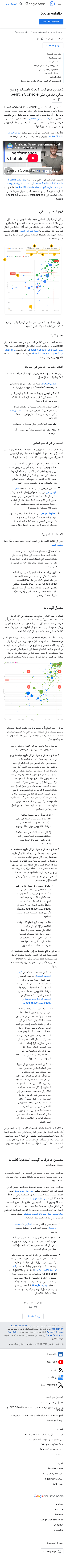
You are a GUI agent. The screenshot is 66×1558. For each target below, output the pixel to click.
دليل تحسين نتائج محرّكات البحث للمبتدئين (43, 1213)
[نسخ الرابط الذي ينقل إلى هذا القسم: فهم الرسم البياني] (36, 211)
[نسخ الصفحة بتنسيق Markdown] (59, 99)
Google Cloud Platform (52, 1519)
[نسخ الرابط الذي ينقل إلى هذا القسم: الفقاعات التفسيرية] (38, 534)
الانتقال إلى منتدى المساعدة (52, 1402)
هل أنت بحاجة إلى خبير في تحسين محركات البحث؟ (42, 1434)
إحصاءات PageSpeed (53, 1478)
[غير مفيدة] (37, 38)
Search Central (43, 4)
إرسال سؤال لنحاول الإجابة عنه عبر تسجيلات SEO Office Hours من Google (35, 1408)
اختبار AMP (58, 1484)
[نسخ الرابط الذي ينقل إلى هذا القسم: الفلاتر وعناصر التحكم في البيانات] (21, 367)
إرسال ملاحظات (52, 45)
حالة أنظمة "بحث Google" (52, 1444)
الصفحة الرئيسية (57, 32)
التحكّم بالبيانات (49, 383)
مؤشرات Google (40, 1285)
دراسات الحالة (58, 1454)
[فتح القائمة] (59, 4)
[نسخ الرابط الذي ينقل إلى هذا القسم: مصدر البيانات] (44, 335)
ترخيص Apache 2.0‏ (55, 1332)
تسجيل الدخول (10, 4)
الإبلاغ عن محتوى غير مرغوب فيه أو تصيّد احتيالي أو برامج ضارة (37, 1415)
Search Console (51, 21)
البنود (61, 1543)
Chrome (59, 1509)
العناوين (28, 1223)
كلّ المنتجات (58, 1530)
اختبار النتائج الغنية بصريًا (53, 1473)
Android (59, 1504)
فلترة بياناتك (15, 410)
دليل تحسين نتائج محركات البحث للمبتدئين (45, 1439)
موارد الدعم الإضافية (55, 1420)
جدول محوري (38, 1198)
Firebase (59, 1514)
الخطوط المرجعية (48, 513)
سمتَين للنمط (57, 544)
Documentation (51, 14)
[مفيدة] (42, 38)
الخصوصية (51, 1543)
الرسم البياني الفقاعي (39, 118)
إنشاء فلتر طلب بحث (24, 1190)
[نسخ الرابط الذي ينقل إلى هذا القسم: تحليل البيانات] (40, 608)
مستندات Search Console (51, 1449)
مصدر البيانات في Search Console (46, 349)
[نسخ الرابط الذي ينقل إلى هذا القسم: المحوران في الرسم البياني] (30, 443)
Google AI (58, 1524)
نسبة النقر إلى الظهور (29, 230)
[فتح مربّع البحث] (21, 4)
